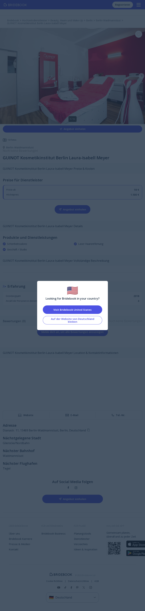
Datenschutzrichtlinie (78, 581)
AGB (96, 581)
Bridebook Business (53, 533)
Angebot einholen (75, 129)
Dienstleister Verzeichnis (82, 541)
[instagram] (76, 487)
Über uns (14, 533)
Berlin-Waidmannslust (20, 147)
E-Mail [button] (74, 415)
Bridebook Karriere (20, 539)
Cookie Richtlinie (54, 581)
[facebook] (68, 487)
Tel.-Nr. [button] (120, 415)
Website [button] (28, 415)
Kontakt (13, 549)
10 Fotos (12, 139)
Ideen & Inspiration (85, 549)
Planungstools (82, 533)
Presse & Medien (19, 544)
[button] (141, 76)
